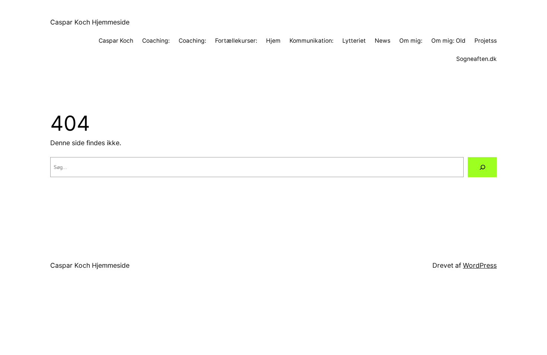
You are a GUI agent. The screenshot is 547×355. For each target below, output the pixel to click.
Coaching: (156, 40)
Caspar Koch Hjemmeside (89, 22)
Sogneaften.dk (476, 58)
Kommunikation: (311, 40)
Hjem (273, 40)
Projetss (485, 40)
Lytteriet (354, 40)
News (382, 40)
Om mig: (410, 40)
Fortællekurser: (236, 40)
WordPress (480, 265)
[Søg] (482, 167)
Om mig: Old (448, 40)
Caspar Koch (116, 40)
